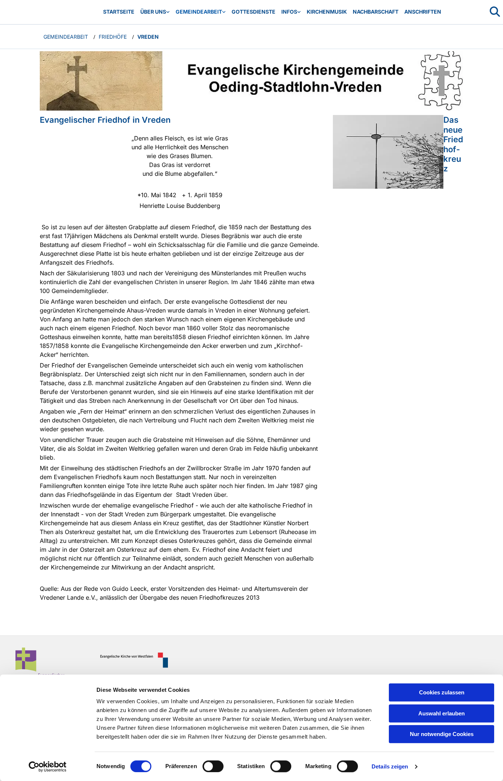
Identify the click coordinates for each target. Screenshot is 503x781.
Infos (289, 11)
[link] (155, 12)
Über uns (153, 11)
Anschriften (422, 11)
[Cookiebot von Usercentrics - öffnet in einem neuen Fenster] (47, 766)
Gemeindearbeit (199, 11)
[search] (495, 12)
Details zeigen (390, 766)
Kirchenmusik (327, 11)
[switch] (213, 766)
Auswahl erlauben (441, 713)
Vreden (148, 37)
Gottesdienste (253, 11)
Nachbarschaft (375, 11)
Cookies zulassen (441, 692)
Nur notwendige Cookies (442, 734)
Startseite (118, 11)
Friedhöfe (113, 37)
